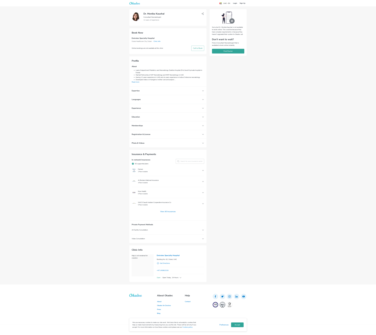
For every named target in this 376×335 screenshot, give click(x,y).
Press (159, 309)
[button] (157, 41)
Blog (158, 313)
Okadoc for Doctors (164, 305)
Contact (188, 302)
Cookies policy (187, 327)
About (159, 302)
